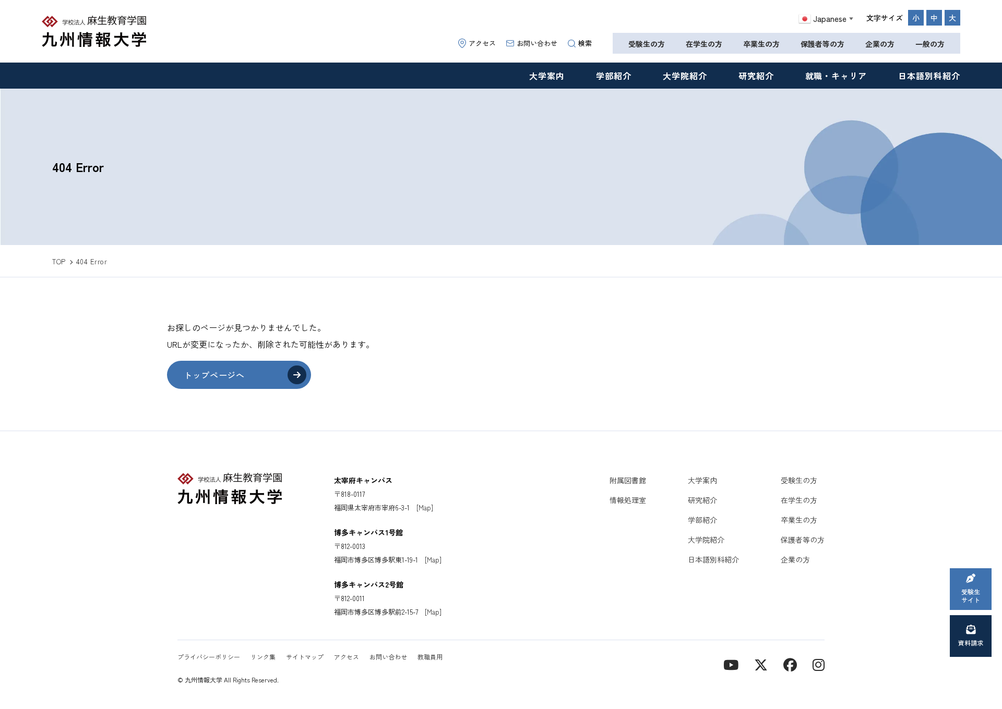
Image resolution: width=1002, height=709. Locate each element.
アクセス (482, 43)
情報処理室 (628, 500)
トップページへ (214, 375)
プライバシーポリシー (208, 656)
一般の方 (930, 44)
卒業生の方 (761, 44)
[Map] (424, 507)
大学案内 (547, 75)
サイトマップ (305, 656)
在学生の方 (704, 44)
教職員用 (430, 656)
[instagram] (819, 664)
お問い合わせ (537, 43)
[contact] (790, 664)
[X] (761, 664)
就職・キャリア (836, 75)
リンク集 (263, 656)
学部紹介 (613, 75)
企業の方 (879, 44)
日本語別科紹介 (929, 75)
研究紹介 (756, 75)
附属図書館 (628, 480)
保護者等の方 (822, 44)
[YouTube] (730, 664)
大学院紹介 (685, 75)
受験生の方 (646, 44)
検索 (585, 43)
